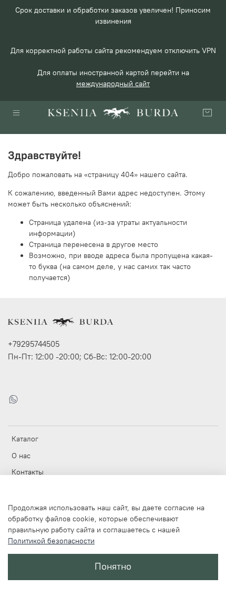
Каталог (25, 439)
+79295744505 (33, 344)
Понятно (113, 566)
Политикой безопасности (51, 540)
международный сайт (113, 83)
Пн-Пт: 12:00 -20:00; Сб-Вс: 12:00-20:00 (79, 357)
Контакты (28, 472)
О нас (21, 455)
